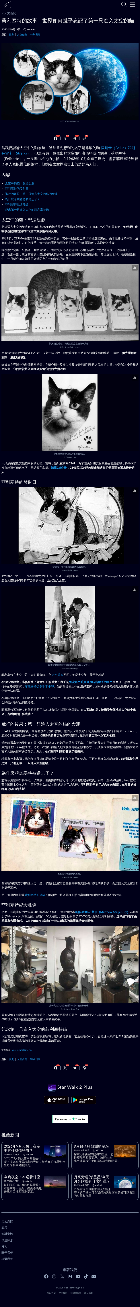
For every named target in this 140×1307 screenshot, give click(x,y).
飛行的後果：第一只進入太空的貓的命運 (31, 194)
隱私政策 (51, 1293)
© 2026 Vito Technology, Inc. (70, 1288)
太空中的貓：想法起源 (19, 183)
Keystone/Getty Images (70, 347)
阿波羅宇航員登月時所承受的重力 (91, 682)
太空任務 (22, 34)
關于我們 (7, 1252)
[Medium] (70, 1276)
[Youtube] (78, 1276)
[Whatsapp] (84, 138)
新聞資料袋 (75, 1293)
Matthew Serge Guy (71, 1009)
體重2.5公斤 (59, 467)
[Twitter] (65, 138)
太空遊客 (57, 674)
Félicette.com (71, 457)
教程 (4, 1227)
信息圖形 (7, 1240)
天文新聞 (10, 13)
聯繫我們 (7, 1259)
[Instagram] (54, 1276)
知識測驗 (7, 1233)
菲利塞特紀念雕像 (16, 204)
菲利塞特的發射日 (16, 188)
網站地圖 (88, 1293)
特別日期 (35, 34)
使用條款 (63, 1293)
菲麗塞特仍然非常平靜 (39, 686)
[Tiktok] (86, 1276)
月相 (4, 1246)
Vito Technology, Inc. (70, 121)
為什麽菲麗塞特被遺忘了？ (22, 199)
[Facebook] (55, 138)
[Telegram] (74, 138)
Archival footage (71, 570)
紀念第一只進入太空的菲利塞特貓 (27, 209)
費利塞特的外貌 (35, 895)
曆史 (11, 34)
